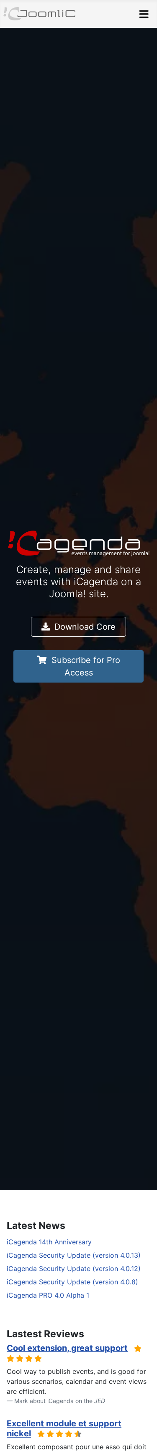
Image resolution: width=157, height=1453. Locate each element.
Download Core (84, 627)
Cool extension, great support (67, 1348)
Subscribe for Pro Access (84, 666)
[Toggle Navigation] (144, 14)
